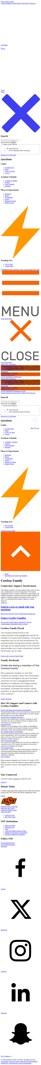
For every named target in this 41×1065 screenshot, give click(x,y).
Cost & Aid (4, 377)
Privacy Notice (8, 1063)
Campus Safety (19, 1061)
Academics (12, 364)
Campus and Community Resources (12, 717)
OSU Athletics (5, 757)
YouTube (12, 843)
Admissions (4, 371)
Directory (33, 3)
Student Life (12, 377)
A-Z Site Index (11, 155)
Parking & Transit (10, 201)
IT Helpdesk (9, 197)
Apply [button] (24, 391)
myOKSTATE (24, 3)
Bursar (7, 195)
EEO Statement (29, 1061)
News (2, 843)
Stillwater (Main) (10, 825)
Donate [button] (3, 796)
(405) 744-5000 (6, 812)
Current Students (6, 3)
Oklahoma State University (9, 806)
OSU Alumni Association (9, 740)
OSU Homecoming (7, 748)
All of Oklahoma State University (19, 150)
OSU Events (9, 264)
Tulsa (6, 829)
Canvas (7, 173)
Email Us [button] (4, 782)
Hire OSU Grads (10, 817)
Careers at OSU (10, 815)
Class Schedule (9, 184)
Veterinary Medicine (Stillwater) (15, 834)
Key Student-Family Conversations (12, 731)
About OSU (4, 364)
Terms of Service (18, 1063)
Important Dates (6, 724)
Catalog (7, 182)
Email (6, 169)
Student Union (9, 203)
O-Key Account (10, 171)
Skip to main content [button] (7, 1)
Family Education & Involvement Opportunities (16, 710)
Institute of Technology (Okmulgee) (16, 833)
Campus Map (9, 266)
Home (7, 574)
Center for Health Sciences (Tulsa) (15, 831)
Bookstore (8, 194)
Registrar (7, 186)
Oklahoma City (9, 827)
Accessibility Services (8, 1061)
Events (6, 843)
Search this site (5, 142)
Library (7, 199)
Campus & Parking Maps (9, 810)
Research (18, 377)
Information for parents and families (16, 575)
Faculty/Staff (16, 3)
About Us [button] (4, 602)
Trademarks (27, 1063)
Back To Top (35, 428)
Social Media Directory (8, 845)
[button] (20, 46)
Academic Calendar (11, 181)
